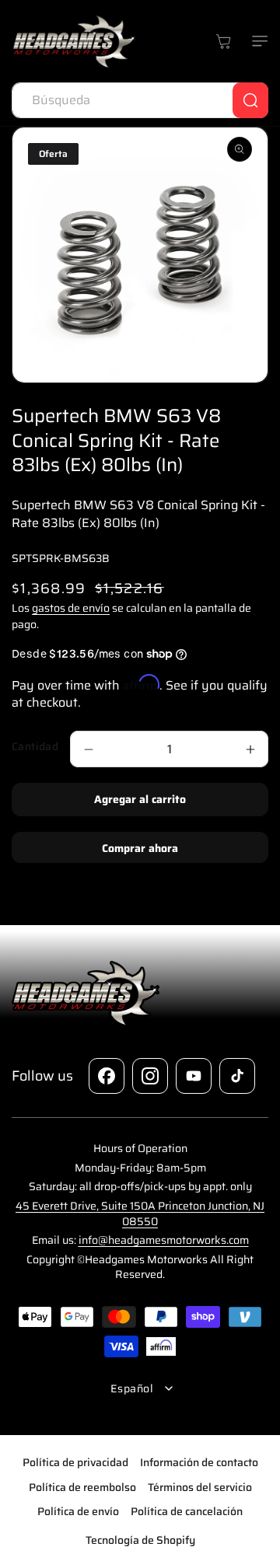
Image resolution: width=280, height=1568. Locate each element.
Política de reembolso (82, 1487)
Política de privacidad (75, 1462)
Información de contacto (199, 1462)
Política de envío (78, 1511)
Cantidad (35, 747)
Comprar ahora (140, 848)
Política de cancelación (187, 1511)
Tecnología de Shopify (140, 1540)
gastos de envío (71, 607)
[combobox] (140, 100)
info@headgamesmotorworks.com (164, 1239)
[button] (256, 41)
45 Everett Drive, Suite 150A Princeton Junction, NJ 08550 (140, 1213)
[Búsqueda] (250, 100)
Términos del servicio (200, 1487)
